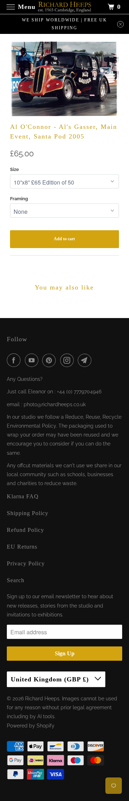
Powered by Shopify (30, 726)
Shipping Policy (27, 513)
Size (14, 169)
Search (15, 580)
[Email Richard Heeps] (86, 360)
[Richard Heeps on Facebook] (15, 360)
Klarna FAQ (23, 496)
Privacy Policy (26, 563)
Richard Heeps (42, 698)
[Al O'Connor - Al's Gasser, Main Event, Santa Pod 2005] (64, 78)
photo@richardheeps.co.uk (55, 404)
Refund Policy (25, 530)
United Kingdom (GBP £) (51, 679)
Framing (19, 198)
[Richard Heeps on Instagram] (68, 360)
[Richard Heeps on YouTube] (33, 360)
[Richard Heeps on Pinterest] (50, 360)
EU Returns (22, 547)
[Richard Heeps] (64, 7)
